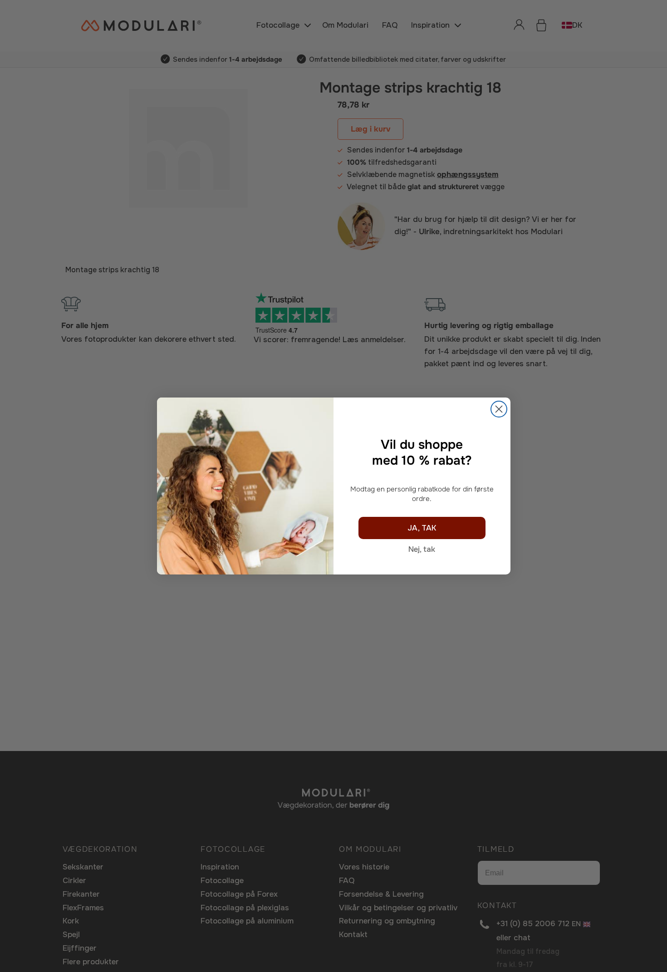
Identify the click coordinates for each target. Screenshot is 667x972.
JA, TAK (421, 528)
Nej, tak (421, 549)
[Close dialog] (499, 409)
